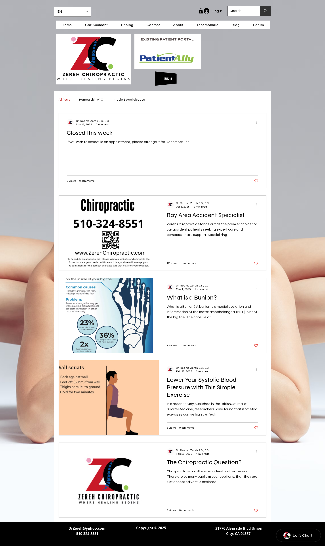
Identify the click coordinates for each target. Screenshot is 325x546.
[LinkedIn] (151, 538)
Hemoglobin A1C (91, 99)
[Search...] (265, 11)
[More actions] (257, 122)
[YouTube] (162, 538)
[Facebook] (140, 538)
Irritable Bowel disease (128, 99)
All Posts (64, 99)
